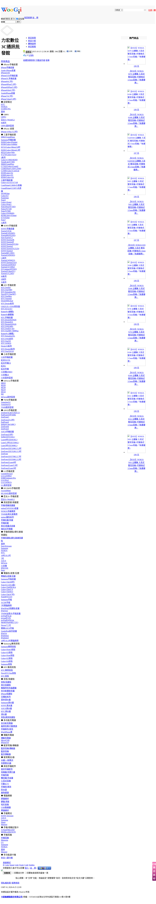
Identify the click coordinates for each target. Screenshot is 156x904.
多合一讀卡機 (7, 858)
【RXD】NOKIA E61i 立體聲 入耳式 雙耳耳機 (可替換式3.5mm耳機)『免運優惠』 (136, 422)
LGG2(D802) (6, 476)
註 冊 (35, 18)
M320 (3, 385)
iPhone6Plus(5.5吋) (8, 84)
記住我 (21, 19)
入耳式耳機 (6, 781)
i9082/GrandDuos (8, 137)
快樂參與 (31, 60)
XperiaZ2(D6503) (8, 255)
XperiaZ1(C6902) (8, 267)
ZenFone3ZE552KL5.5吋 (11, 451)
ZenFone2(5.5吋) (8, 420)
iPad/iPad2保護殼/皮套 (10, 608)
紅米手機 (5, 369)
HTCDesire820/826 (8, 320)
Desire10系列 (6, 346)
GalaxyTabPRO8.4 (8, 587)
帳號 (3, 19)
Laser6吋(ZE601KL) (9, 440)
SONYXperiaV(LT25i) (10, 249)
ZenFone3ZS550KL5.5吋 (11, 459)
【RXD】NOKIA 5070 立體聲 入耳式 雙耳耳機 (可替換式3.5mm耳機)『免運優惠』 (136, 77)
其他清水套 (6, 700)
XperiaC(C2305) (7, 273)
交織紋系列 (6, 697)
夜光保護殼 (6, 685)
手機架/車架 (6, 787)
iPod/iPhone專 (6, 732)
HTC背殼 (5, 676)
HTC (3, 104)
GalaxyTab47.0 (7, 589)
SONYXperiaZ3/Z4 (9, 262)
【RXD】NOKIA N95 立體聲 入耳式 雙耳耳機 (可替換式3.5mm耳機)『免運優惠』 (136, 207)
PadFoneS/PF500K (8, 415)
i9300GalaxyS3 (7, 175)
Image (12, 865)
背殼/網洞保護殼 (8, 717)
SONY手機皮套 (7, 229)
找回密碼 (28, 18)
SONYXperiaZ (7, 246)
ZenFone (4, 454)
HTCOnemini (6, 299)
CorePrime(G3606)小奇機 (11, 185)
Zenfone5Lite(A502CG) (10, 413)
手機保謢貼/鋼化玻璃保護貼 (12, 539)
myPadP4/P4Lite (7, 620)
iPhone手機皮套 (7, 67)
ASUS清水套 (6, 708)
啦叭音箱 (5, 804)
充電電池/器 (6, 763)
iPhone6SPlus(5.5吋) (9, 87)
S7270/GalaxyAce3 (8, 155)
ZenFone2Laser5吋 (8, 468)
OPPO (3, 117)
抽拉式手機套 (7, 529)
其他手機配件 (7, 769)
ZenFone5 (5, 429)
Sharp (3, 822)
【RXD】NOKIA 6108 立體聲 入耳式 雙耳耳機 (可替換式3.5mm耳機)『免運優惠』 (136, 120)
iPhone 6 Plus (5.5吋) (9, 132)
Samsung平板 (6, 600)
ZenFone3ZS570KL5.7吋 (11, 456)
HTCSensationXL (8, 336)
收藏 (25, 60)
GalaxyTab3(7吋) (8, 594)
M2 (2, 394)
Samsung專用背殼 (8, 647)
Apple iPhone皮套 (8, 70)
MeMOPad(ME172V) (9, 622)
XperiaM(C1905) (7, 253)
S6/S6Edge (5, 193)
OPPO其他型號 (7, 126)
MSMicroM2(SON (8, 832)
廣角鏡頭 (5, 793)
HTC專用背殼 (7, 670)
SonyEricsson (6, 546)
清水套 (4, 714)
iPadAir (4, 633)
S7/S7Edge (5, 218)
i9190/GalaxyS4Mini (9, 144)
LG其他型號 (6, 485)
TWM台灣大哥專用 (9, 514)
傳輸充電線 (6, 738)
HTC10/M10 (6, 343)
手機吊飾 (5, 775)
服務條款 (15, 883)
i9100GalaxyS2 (7, 173)
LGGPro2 (5, 480)
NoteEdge (5, 198)
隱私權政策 (6, 883)
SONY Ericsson (7, 816)
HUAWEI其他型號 (9, 493)
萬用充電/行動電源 (9, 726)
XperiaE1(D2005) (8, 233)
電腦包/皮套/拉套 (8, 576)
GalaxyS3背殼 (7, 652)
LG (2, 842)
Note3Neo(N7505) (8, 207)
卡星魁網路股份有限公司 (11, 897)
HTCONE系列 (7, 339)
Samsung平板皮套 (8, 579)
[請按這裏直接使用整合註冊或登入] (44, 868)
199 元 (136, 66)
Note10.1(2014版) (8, 585)
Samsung (4, 548)
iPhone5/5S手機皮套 (9, 76)
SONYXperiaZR (7, 240)
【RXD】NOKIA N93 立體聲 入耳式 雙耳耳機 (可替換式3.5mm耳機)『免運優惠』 (136, 465)
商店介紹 (32, 41)
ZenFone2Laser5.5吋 (9, 465)
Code (26, 865)
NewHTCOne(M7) (8, 294)
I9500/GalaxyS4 (7, 177)
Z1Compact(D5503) (9, 269)
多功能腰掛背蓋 (8, 691)
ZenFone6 (5, 427)
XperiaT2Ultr (6, 231)
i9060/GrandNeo (7, 164)
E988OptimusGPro (8, 478)
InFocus (4, 563)
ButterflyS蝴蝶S (7, 312)
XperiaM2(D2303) (8, 235)
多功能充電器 (7, 723)
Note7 (3, 220)
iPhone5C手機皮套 (8, 78)
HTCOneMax (6, 296)
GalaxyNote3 (6, 204)
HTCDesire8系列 (8, 349)
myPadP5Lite (6, 616)
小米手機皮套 (7, 357)
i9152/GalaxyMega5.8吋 (10, 147)
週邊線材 (5, 799)
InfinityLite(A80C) (8, 424)
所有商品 (5, 61)
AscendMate (6, 491)
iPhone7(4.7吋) (7, 96)
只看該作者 (40, 60)
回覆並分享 (19, 873)
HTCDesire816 (7, 322)
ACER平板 (5, 602)
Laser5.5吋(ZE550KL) (10, 443)
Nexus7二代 (6, 625)
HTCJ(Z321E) (6, 309)
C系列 (3, 258)
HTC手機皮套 (7, 317)
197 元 (136, 153)
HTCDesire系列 (7, 304)
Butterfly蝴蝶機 (7, 315)
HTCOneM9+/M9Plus (10, 331)
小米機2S (5, 375)
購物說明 (32, 44)
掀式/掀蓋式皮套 (8, 526)
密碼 (3, 22)
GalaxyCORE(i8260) (9, 160)
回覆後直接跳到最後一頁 (37, 873)
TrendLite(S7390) (8, 162)
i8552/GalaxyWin (8, 152)
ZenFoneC (5, 417)
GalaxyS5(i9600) (7, 213)
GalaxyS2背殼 (7, 658)
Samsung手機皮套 (8, 140)
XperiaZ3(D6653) (8, 260)
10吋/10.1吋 (6, 555)
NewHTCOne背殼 (8, 673)
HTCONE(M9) (7, 326)
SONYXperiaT (7, 251)
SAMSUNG (6, 109)
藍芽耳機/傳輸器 (8, 748)
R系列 (3, 123)
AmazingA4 (5, 404)
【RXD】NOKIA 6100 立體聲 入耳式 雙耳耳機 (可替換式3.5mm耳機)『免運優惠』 (136, 378)
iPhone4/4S (5, 73)
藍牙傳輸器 (6, 754)
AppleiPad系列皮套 (9, 631)
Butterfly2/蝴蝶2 (7, 334)
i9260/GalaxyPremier (9, 142)
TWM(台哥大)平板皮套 (11, 613)
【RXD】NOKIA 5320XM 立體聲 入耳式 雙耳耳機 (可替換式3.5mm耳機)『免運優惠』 (136, 164)
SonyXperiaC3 (7, 238)
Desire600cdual (7, 301)
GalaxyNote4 (6, 202)
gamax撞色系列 (7, 517)
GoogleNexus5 (7, 474)
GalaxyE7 (5, 196)
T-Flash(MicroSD (8, 830)
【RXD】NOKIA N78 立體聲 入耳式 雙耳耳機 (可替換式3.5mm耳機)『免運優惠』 (136, 335)
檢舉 (47, 60)
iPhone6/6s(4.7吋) (8, 90)
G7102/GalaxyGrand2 (9, 166)
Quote (21, 865)
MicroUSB (5, 740)
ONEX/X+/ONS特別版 (10, 306)
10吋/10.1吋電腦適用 (10, 641)
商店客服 (32, 47)
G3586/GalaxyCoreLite (10, 171)
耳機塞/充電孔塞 (8, 772)
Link (17, 865)
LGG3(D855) (6, 482)
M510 (3, 392)
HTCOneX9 (6, 341)
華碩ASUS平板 (7, 628)
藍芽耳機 (5, 751)
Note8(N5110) (6, 597)
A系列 (3, 223)
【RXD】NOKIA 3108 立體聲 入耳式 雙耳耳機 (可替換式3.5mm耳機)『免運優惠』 (136, 291)
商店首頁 (32, 38)
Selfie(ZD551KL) (8, 437)
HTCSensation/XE (8, 292)
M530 (3, 387)
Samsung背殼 (6, 664)
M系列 (4, 276)
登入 (27, 868)
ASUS (3, 561)
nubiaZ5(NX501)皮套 (9, 508)
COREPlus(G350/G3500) (11, 169)
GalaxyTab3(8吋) (8, 582)
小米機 (4, 566)
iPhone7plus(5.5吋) (8, 99)
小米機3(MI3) (6, 372)
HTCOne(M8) (6, 290)
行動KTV (5, 784)
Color (7, 865)
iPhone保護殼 (6, 694)
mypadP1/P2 (6, 618)
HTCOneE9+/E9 (7, 329)
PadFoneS (5, 422)
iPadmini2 (5, 636)
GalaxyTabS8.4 (7, 592)
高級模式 (7, 863)
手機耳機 (5, 838)
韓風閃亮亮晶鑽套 (9, 688)
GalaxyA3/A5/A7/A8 (9, 182)
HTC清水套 (6, 711)
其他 (3, 112)
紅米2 (3, 366)
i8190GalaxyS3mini (8, 215)
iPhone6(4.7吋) (7, 81)
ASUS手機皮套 (7, 432)
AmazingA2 (5, 402)
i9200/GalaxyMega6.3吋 (10, 150)
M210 (3, 390)
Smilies (31, 865)
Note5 (3, 200)
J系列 (3, 157)
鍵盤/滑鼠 (5, 802)
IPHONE (4, 568)
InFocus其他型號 (8, 397)
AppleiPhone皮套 (8, 93)
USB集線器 (6, 807)
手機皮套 (5, 523)
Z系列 (3, 279)
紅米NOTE (5, 360)
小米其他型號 (7, 378)
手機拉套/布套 (7, 520)
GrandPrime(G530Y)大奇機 (11, 189)
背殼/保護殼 (6, 682)
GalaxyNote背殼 (7, 655)
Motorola (4, 840)
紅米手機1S (6, 363)
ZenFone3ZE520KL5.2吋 (11, 448)
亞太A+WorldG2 (8, 120)
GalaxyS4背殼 (7, 661)
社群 (150, 10)
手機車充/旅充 (7, 729)
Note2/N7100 (6, 209)
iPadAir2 (4, 611)
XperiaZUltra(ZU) (8, 271)
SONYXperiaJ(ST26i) (9, 244)
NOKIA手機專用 (8, 511)
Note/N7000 (6, 211)
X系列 (3, 282)
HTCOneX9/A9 (7, 351)
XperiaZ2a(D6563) (8, 265)
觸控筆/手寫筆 (7, 778)
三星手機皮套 (7, 180)
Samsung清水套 (7, 703)
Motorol (4, 824)
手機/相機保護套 (8, 505)
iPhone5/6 (5, 743)
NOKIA (4, 107)
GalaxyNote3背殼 (8, 650)
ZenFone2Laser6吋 (8, 462)
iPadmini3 (5, 638)
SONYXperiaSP (7, 242)
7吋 (2, 558)
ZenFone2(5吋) (7, 434)
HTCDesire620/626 (8, 324)
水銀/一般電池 (7, 760)
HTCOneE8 (5, 288)
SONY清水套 (6, 705)
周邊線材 (5, 810)
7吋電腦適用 (6, 605)
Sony (3, 570)
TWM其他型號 (7, 407)
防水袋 (4, 790)
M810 (3, 383)
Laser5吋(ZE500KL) (9, 445)
